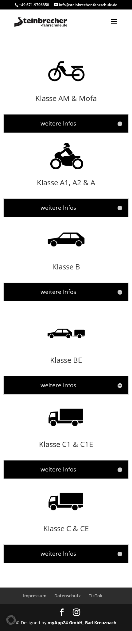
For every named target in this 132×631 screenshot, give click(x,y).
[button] (11, 620)
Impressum (34, 596)
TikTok (96, 596)
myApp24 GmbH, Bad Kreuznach (82, 622)
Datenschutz (67, 596)
